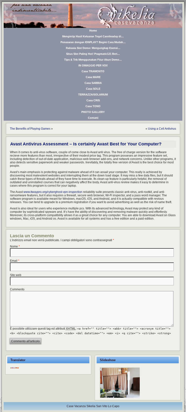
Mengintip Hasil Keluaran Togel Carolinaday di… (93, 36)
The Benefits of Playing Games (30, 128)
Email (13, 260)
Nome (14, 246)
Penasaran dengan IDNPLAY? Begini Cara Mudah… (93, 42)
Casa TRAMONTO (93, 71)
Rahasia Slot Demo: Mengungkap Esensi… (93, 48)
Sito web (15, 275)
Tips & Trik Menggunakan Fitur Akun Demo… (93, 59)
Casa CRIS (93, 100)
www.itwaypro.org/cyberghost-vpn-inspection (52, 192)
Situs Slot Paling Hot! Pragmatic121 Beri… (93, 53)
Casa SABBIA (93, 82)
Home (93, 30)
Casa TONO (93, 106)
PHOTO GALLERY (93, 112)
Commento (17, 289)
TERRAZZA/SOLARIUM (93, 94)
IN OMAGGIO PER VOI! (93, 65)
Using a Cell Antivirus (162, 128)
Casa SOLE (93, 88)
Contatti (93, 117)
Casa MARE (93, 77)
